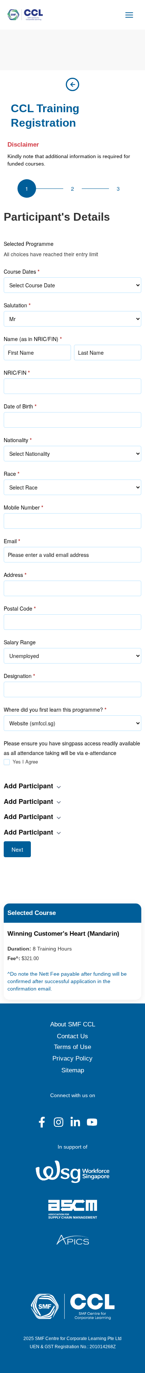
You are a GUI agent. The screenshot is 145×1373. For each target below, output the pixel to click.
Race (11, 473)
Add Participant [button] (29, 786)
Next (17, 849)
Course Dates (21, 271)
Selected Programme (29, 243)
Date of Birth (20, 406)
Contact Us (72, 1036)
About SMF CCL (72, 1024)
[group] (72, 188)
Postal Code (20, 608)
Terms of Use (72, 1046)
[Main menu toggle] (129, 14)
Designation (19, 675)
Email (12, 541)
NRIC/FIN (17, 372)
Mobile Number (23, 507)
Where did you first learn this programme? (55, 709)
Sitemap (72, 1070)
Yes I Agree (24, 762)
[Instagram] (58, 1122)
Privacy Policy (72, 1058)
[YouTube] (92, 1122)
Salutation (17, 305)
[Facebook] (41, 1122)
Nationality (18, 440)
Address (15, 574)
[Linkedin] (75, 1122)
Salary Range (20, 642)
